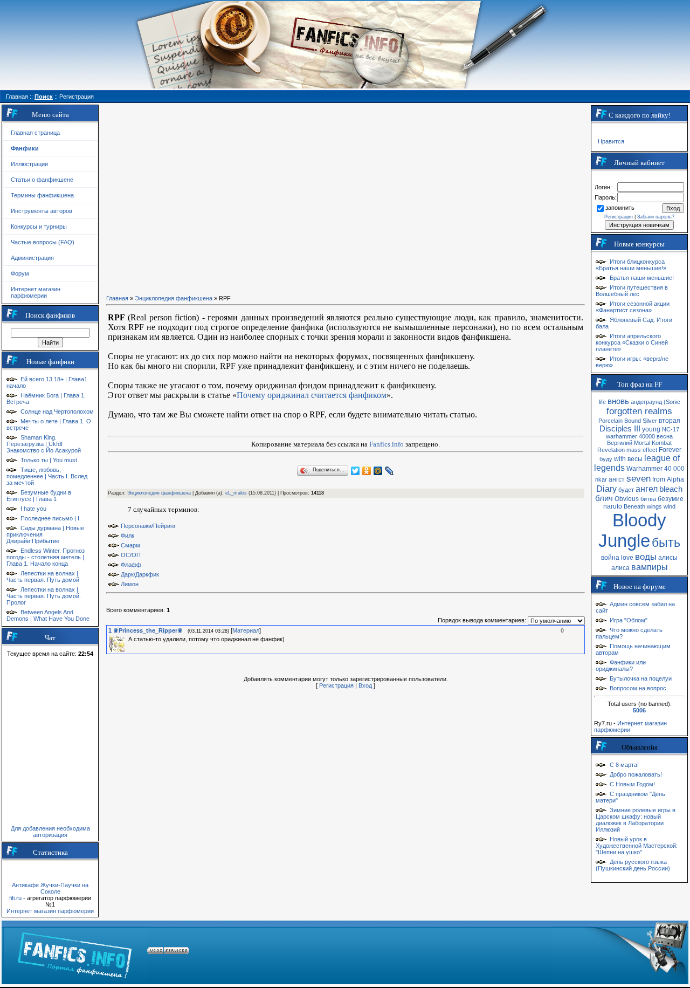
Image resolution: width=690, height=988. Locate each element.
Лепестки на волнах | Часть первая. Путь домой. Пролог (43, 596)
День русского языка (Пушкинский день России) (633, 865)
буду (605, 459)
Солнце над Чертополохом (57, 411)
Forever (670, 450)
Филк (127, 535)
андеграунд (646, 402)
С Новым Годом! (632, 784)
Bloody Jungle (632, 530)
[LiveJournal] (389, 471)
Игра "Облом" (628, 620)
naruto (612, 506)
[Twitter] (355, 471)
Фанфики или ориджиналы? (621, 665)
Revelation (611, 450)
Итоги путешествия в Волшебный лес (632, 290)
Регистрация (336, 685)
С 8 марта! (624, 764)
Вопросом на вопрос (638, 688)
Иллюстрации (29, 164)
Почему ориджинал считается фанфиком (312, 395)
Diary (606, 488)
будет (626, 489)
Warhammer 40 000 (655, 468)
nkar (601, 479)
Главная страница (35, 132)
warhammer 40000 (630, 436)
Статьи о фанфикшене (42, 179)
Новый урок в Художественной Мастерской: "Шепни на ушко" (637, 845)
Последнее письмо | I (49, 518)
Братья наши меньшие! (642, 278)
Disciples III (619, 428)
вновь (618, 401)
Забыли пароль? (655, 216)
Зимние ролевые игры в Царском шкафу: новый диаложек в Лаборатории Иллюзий (635, 820)
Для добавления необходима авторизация (50, 831)
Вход (365, 685)
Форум (20, 273)
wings (654, 506)
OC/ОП (131, 555)
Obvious (627, 499)
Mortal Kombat (653, 443)
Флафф (131, 564)
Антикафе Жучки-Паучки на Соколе (50, 888)
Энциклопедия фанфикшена (173, 298)
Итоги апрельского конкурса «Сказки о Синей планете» (632, 342)
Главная (117, 298)
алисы (668, 557)
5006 (639, 710)
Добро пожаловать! (636, 774)
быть (666, 543)
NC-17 (670, 429)
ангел (647, 488)
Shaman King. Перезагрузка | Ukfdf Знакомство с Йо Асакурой (43, 444)
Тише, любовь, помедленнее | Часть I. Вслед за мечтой (46, 476)
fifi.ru (15, 898)
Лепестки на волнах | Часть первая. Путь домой (42, 576)
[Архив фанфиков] (619, 952)
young (651, 429)
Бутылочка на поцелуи (641, 678)
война (610, 557)
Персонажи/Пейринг (148, 526)
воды (646, 556)
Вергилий (619, 443)
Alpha (675, 479)
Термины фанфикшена (42, 195)
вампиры (649, 567)
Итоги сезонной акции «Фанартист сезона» (633, 306)
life (602, 402)
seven (638, 478)
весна (665, 436)
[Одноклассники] (366, 471)
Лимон (130, 584)
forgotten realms (639, 411)
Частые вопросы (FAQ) (42, 242)
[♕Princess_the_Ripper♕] (127, 639)
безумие (671, 499)
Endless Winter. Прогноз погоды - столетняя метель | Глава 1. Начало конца (45, 557)
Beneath (634, 506)
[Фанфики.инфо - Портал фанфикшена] (75, 952)
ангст (617, 479)
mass (633, 450)
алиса (620, 568)
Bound (632, 420)
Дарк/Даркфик (140, 574)
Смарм (130, 545)
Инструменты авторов (41, 211)
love (627, 557)
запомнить (619, 207)
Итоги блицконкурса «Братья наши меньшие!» (631, 264)
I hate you (33, 508)
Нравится (611, 141)
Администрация (32, 258)
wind (669, 506)
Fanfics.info (386, 444)
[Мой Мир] (378, 471)
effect (650, 450)
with (620, 459)
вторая (669, 420)
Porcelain (610, 420)
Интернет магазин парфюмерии (35, 292)
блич (604, 498)
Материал (245, 630)
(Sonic (672, 402)
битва (648, 499)
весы (635, 459)
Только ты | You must (48, 460)
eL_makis (236, 493)
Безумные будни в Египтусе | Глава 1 (38, 495)
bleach (670, 489)
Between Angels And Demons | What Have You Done (47, 615)
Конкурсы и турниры (39, 226)
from (658, 479)
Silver (650, 420)
